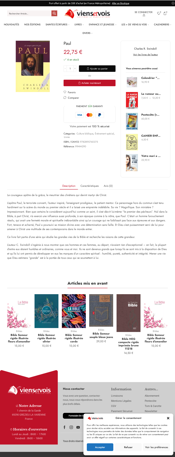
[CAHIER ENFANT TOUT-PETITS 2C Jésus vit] (132, 142)
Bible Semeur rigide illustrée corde (74, 338)
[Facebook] (64, 427)
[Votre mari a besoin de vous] (132, 162)
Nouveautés (11, 24)
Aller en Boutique (120, 3)
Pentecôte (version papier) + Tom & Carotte (151, 115)
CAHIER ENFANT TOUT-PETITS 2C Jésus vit (151, 136)
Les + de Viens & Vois (134, 24)
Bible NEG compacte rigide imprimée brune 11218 (128, 344)
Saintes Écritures (56, 24)
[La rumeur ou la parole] (132, 100)
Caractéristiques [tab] (89, 186)
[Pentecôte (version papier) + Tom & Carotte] (132, 121)
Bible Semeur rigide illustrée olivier (46, 338)
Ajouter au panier (99, 68)
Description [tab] (68, 186)
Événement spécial (104, 133)
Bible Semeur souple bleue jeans (101, 335)
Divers (86, 33)
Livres (78, 24)
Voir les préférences (156, 447)
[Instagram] (71, 427)
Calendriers (161, 24)
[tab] (69, 186)
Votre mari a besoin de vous (151, 156)
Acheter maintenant (91, 83)
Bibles (19, 331)
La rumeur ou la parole (151, 94)
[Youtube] (78, 427)
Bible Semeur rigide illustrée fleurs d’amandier (19, 338)
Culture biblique (85, 133)
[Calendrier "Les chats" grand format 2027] (132, 82)
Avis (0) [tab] (108, 186)
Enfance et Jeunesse (101, 24)
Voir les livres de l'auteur (145, 54)
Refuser (128, 447)
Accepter (100, 447)
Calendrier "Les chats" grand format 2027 (151, 78)
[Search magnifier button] (54, 13)
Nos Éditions (32, 24)
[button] (168, 418)
